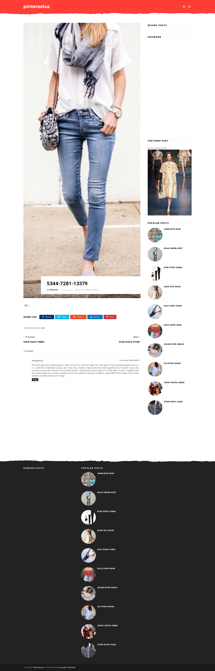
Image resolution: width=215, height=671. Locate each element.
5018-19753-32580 (173, 267)
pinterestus (36, 6)
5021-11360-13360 (173, 306)
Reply (35, 380)
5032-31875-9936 (173, 325)
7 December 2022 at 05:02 (129, 360)
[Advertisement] (82, 442)
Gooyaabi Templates (67, 667)
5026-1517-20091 (172, 286)
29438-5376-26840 (174, 344)
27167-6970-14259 (173, 401)
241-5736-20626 (172, 363)
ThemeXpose (38, 667)
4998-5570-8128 (172, 229)
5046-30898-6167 (173, 248)
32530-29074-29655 (174, 382)
